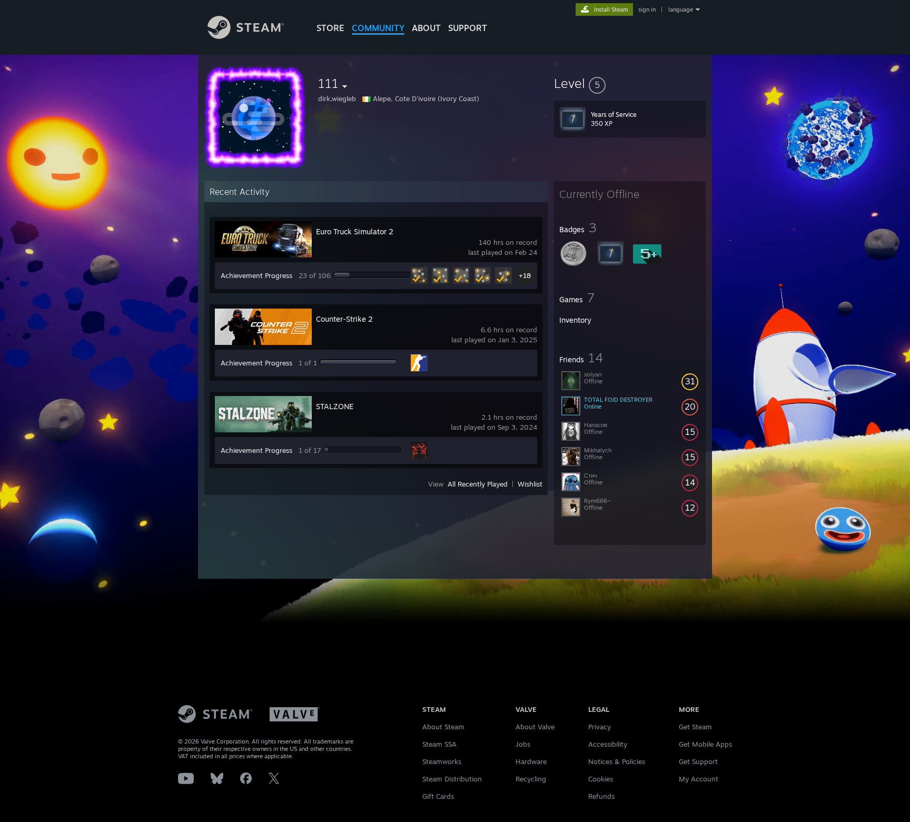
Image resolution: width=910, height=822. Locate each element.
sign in (647, 9)
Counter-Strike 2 (344, 318)
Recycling (531, 779)
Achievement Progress (256, 275)
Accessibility (607, 744)
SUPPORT (467, 28)
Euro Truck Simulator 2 (354, 231)
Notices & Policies (616, 761)
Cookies (600, 779)
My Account (698, 779)
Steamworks (441, 761)
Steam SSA (439, 744)
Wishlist (530, 484)
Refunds (601, 796)
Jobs (523, 744)
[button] (630, 83)
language (680, 9)
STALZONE (334, 406)
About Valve (535, 726)
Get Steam (695, 726)
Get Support (698, 761)
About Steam (443, 726)
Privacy (599, 726)
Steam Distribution (452, 779)
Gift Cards (438, 796)
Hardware (531, 761)
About (426, 28)
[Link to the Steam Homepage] (245, 36)
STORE (330, 28)
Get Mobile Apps (705, 744)
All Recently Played (478, 484)
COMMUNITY (378, 28)
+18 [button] (525, 275)
